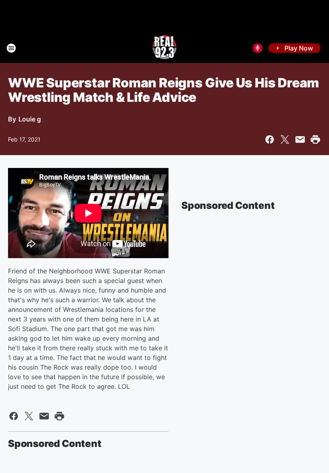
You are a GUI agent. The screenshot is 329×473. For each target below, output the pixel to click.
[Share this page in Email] (300, 139)
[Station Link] (164, 48)
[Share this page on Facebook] (269, 139)
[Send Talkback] (257, 48)
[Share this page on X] (284, 139)
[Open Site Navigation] (11, 48)
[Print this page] (315, 139)
